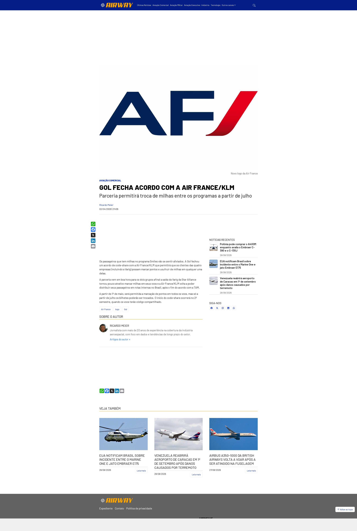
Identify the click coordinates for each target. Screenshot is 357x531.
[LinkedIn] (93, 240)
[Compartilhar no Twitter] (217, 308)
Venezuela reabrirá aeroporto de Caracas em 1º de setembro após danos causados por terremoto (238, 283)
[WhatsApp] (93, 224)
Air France (106, 309)
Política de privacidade (139, 508)
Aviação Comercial (110, 180)
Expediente (106, 508)
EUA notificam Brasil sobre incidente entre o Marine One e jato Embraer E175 (237, 264)
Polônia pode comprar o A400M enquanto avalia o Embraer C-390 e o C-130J (238, 247)
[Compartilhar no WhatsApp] (234, 308)
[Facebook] (93, 229)
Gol (125, 309)
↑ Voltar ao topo (345, 509)
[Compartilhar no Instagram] (222, 308)
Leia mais (141, 470)
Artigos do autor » (120, 339)
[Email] (93, 246)
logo (117, 309)
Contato (119, 508)
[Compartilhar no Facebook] (211, 308)
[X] (93, 235)
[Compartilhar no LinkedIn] (228, 308)
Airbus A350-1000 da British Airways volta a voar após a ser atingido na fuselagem (232, 459)
